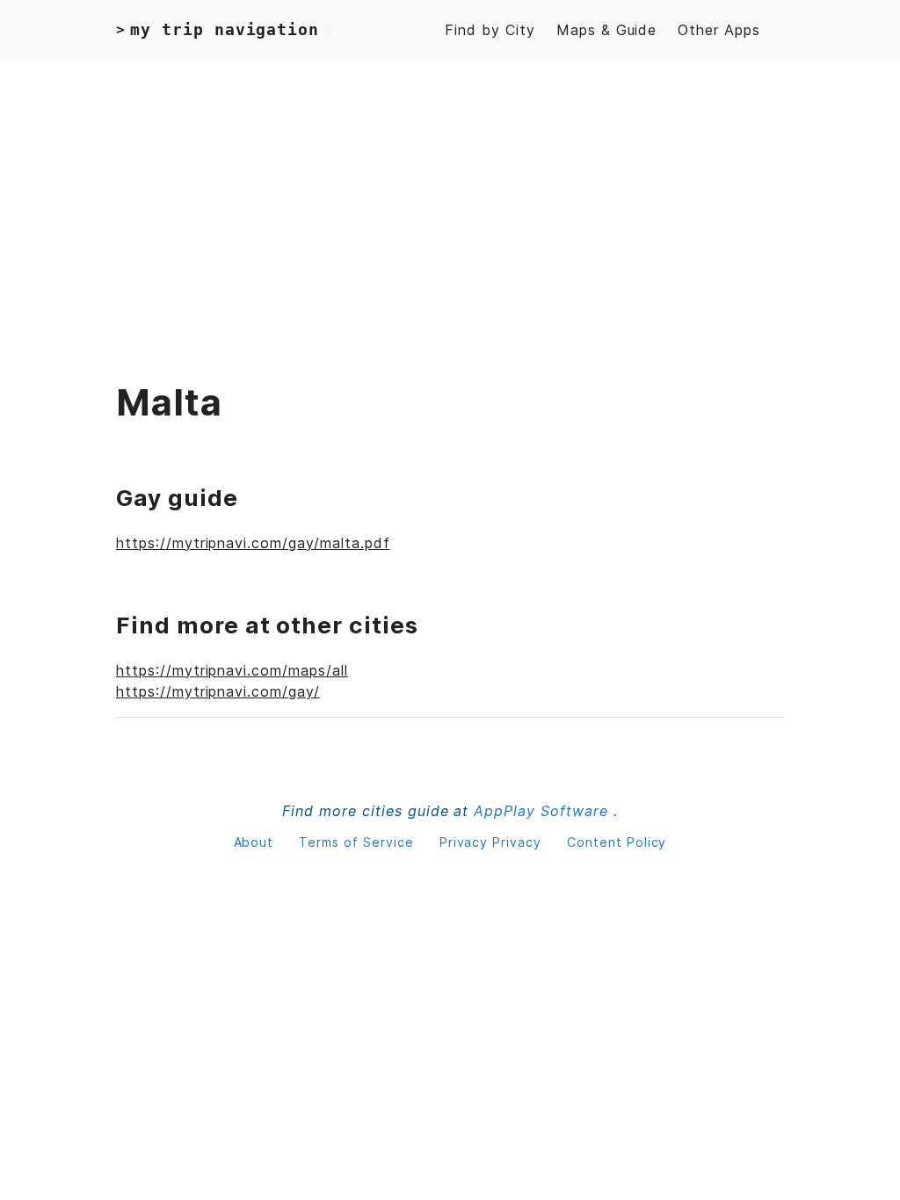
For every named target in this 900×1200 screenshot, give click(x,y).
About (256, 842)
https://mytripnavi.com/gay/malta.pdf (253, 543)
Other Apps (719, 30)
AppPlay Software (543, 811)
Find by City (490, 30)
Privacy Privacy (492, 842)
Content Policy (616, 842)
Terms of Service (358, 842)
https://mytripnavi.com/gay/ (218, 691)
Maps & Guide (606, 30)
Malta (169, 402)
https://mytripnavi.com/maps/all (232, 670)
